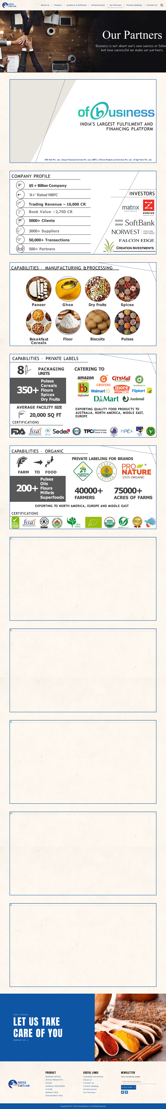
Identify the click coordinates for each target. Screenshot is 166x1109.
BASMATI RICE (52, 1092)
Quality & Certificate (77, 5)
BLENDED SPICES (53, 1076)
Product (58, 5)
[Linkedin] (126, 1092)
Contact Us (152, 5)
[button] (162, 5)
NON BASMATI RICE (54, 1095)
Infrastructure (98, 5)
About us (45, 5)
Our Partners (116, 5)
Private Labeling (134, 5)
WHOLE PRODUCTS (54, 1080)
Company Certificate (93, 1076)
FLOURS (49, 1089)
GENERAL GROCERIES (55, 1086)
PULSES (49, 1083)
